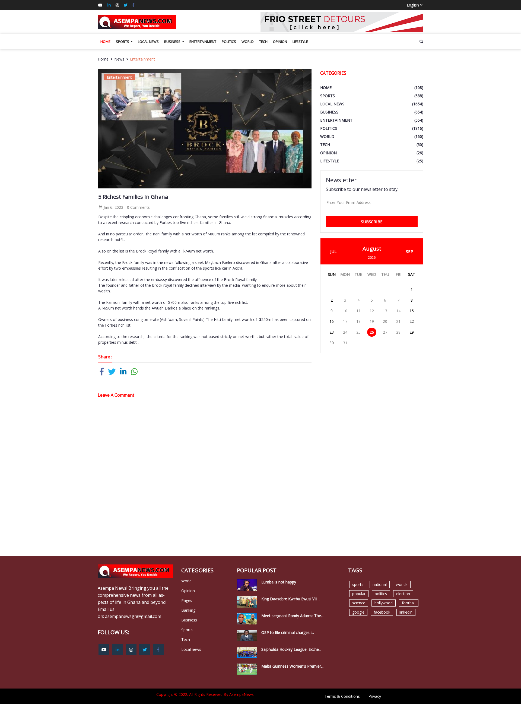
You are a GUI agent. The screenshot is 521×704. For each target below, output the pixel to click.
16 (331, 321)
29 (411, 332)
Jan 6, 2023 (113, 207)
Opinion (280, 41)
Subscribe (372, 221)
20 (385, 321)
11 (358, 310)
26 (372, 332)
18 (358, 321)
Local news (148, 41)
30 (331, 342)
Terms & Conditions (342, 696)
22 (411, 321)
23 (331, 332)
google (358, 612)
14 (398, 310)
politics (381, 593)
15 (411, 310)
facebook (382, 612)
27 (385, 332)
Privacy (374, 696)
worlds (402, 584)
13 (385, 310)
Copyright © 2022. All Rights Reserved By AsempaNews (205, 694)
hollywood (383, 602)
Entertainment (202, 41)
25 (358, 332)
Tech (263, 41)
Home (105, 41)
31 (345, 342)
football (408, 602)
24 (345, 332)
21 (398, 321)
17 (345, 321)
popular (359, 593)
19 (372, 321)
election (403, 593)
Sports (123, 41)
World (248, 41)
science (358, 602)
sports (357, 584)
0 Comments (138, 207)
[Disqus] (205, 482)
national (380, 584)
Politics (229, 41)
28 (398, 332)
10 (345, 310)
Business (172, 41)
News (119, 59)
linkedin (405, 612)
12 (372, 310)
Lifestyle (300, 41)
